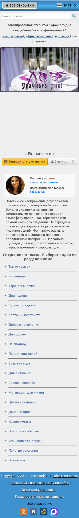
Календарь (17, 276)
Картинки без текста (24, 315)
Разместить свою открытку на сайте (39, 483)
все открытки (20, 5)
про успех (62, 36)
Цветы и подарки (22, 402)
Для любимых (19, 373)
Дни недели (17, 296)
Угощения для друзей (25, 441)
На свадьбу (17, 344)
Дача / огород (19, 412)
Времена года (19, 363)
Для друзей (17, 334)
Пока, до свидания (23, 451)
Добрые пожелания (23, 325)
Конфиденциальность (38, 490)
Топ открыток (19, 266)
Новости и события (23, 431)
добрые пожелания (38, 36)
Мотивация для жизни (26, 392)
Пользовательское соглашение (39, 497)
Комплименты (19, 421)
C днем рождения (22, 305)
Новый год (16, 460)
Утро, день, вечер (22, 286)
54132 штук (37, 191)
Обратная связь (65, 476)
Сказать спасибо (21, 383)
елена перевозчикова (44, 182)
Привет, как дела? (22, 354)
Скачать (59, 161)
